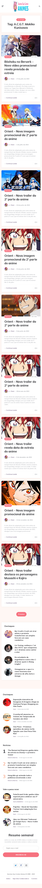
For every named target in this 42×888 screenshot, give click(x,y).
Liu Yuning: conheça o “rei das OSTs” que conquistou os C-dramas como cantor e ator (26, 648)
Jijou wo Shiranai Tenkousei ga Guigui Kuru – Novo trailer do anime (25, 821)
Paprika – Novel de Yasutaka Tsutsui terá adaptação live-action (25, 809)
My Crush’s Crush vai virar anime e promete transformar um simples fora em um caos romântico (26, 635)
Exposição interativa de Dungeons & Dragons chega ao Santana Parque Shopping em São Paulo (26, 702)
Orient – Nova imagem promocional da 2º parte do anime (20, 135)
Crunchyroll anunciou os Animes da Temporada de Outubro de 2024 (24, 716)
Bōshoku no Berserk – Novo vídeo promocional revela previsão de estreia (20, 67)
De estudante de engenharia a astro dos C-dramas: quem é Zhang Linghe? (25, 660)
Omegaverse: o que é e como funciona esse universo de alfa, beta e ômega (24, 672)
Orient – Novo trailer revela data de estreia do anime (19, 447)
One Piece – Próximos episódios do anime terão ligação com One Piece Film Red (24, 730)
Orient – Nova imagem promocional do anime (19, 512)
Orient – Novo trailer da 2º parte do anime (20, 197)
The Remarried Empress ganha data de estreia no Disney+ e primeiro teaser (23, 752)
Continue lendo (11, 98)
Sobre (8, 878)
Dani (12, 79)
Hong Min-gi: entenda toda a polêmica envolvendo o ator (20, 776)
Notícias (8, 57)
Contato (34, 878)
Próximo (21, 614)
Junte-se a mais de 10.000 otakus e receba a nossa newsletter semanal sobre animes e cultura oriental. (21, 841)
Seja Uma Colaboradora (21, 878)
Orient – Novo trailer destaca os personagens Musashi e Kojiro (20, 574)
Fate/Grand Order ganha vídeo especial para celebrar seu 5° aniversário (26, 796)
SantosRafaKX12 (18, 801)
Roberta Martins (13, 757)
